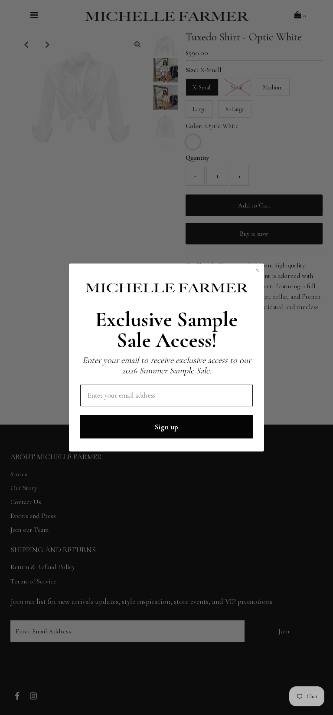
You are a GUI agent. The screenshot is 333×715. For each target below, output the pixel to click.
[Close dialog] (257, 270)
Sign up (166, 427)
